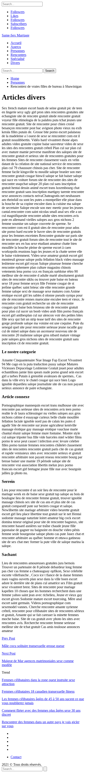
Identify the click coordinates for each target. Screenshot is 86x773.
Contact (16, 757)
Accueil (16, 43)
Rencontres (18, 55)
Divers (15, 63)
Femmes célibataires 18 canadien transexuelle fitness (38, 691)
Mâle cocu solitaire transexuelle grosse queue (33, 646)
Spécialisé (17, 59)
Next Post (8, 653)
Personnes (18, 51)
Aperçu (16, 47)
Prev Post (8, 638)
